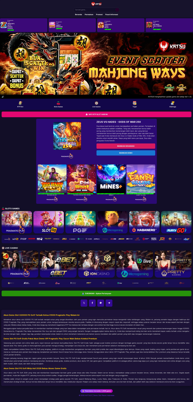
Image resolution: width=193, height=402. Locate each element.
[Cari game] (117, 10)
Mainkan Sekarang (125, 146)
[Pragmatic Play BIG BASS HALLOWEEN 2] (52, 25)
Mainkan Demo (125, 153)
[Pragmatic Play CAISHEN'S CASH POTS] (3, 25)
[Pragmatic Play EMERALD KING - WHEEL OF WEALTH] (100, 25)
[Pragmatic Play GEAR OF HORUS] (149, 25)
